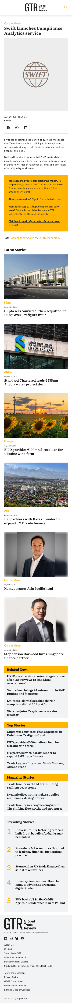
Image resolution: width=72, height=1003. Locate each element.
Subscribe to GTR (12, 953)
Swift (42, 238)
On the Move (12, 23)
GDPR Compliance (13, 981)
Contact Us (9, 949)
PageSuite (22, 999)
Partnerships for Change (16, 962)
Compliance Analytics (24, 238)
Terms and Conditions (15, 973)
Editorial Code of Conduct (17, 990)
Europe (8, 441)
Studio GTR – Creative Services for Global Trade (28, 966)
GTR (9, 121)
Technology (53, 238)
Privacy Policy (11, 977)
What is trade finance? (15, 958)
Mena (7, 302)
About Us (9, 945)
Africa (8, 372)
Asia (6, 510)
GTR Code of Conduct (15, 986)
